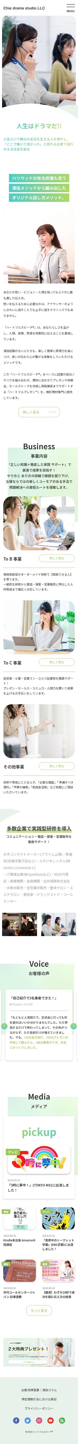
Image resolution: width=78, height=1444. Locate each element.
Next (74, 1026)
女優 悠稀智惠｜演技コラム (39, 1390)
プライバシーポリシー (39, 1408)
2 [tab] (42, 1070)
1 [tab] (36, 1070)
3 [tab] (48, 1070)
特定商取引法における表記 (39, 1399)
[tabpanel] (39, 1025)
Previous (4, 1026)
